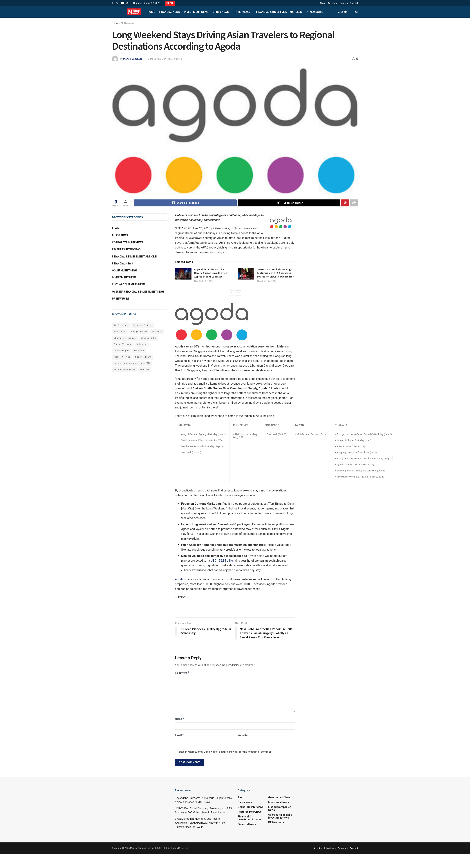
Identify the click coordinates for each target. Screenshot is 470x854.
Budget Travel (139, 331)
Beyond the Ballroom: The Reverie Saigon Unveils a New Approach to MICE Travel (210, 273)
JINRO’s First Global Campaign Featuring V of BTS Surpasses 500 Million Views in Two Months (275, 273)
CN (171, 3)
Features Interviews (126, 249)
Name (180, 718)
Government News (125, 270)
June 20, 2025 (155, 58)
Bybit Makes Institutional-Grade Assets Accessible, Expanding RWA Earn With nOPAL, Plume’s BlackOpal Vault (201, 822)
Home (151, 11)
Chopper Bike (148, 338)
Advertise (332, 3)
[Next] (238, 293)
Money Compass (132, 58)
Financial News (169, 11)
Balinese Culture (142, 325)
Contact (354, 3)
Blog (115, 228)
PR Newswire (314, 11)
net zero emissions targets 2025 (132, 363)
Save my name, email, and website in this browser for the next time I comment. (226, 751)
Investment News (196, 11)
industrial (141, 344)
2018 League (121, 325)
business (157, 331)
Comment (182, 672)
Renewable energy (124, 369)
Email (179, 735)
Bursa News (120, 235)
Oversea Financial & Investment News (138, 291)
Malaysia (139, 350)
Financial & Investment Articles (279, 11)
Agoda (179, 579)
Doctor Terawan (123, 344)
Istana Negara (121, 350)
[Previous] (231, 293)
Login (343, 11)
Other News (220, 11)
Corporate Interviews (127, 242)
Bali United (120, 331)
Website (242, 735)
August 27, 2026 (204, 281)
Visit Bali (145, 369)
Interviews (242, 11)
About (323, 3)
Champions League (125, 338)
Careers (344, 3)
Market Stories (122, 357)
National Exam (143, 357)
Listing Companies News (128, 284)
